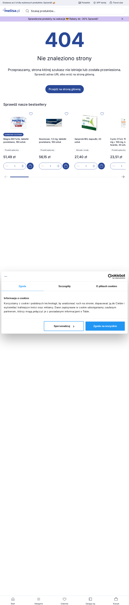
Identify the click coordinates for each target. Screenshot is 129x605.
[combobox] (74, 11)
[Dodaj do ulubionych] (31, 113)
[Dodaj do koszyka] (30, 166)
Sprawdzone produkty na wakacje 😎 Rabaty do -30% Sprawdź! (63, 19)
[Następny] (123, 176)
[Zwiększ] (22, 166)
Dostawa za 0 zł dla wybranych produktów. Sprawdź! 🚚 (29, 3)
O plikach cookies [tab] (106, 286)
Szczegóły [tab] (64, 286)
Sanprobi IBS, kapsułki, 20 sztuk (88, 140)
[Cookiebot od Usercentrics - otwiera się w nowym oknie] (110, 276)
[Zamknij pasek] (122, 18)
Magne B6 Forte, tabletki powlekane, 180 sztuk (16, 140)
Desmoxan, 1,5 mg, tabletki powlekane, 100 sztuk (52, 140)
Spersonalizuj (62, 326)
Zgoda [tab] (22, 286)
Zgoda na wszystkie (105, 326)
